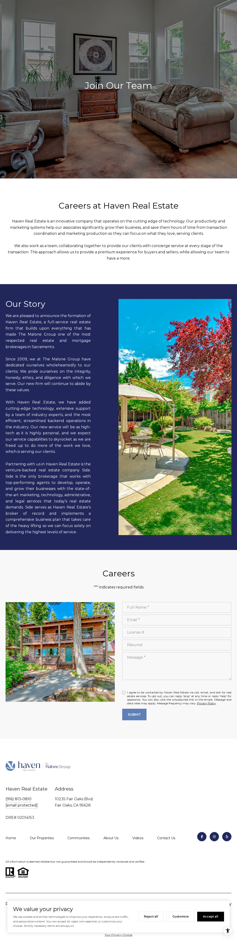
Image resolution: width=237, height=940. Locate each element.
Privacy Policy (206, 703)
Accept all (210, 916)
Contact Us (166, 838)
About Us (110, 838)
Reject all (151, 916)
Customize (180, 916)
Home (11, 838)
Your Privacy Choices (118, 935)
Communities (79, 838)
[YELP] (226, 836)
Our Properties (42, 838)
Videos (137, 838)
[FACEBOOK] (201, 836)
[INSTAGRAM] (214, 836)
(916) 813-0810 (18, 799)
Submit (134, 714)
